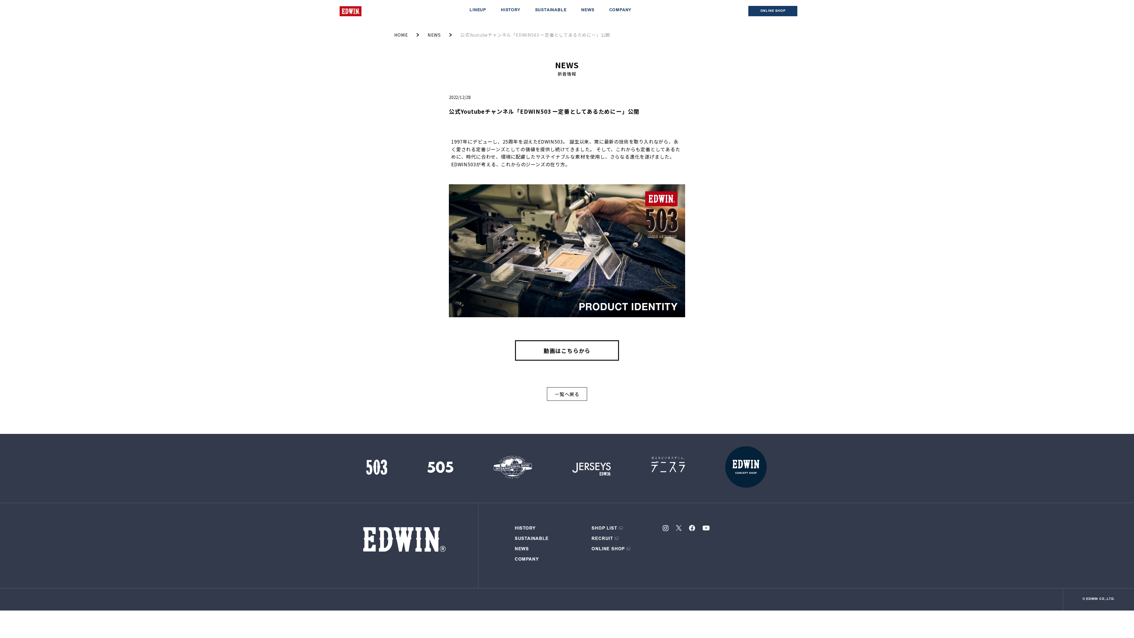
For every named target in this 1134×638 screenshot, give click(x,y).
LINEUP (478, 10)
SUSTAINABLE (551, 10)
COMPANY (620, 10)
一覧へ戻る (567, 394)
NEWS (587, 10)
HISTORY (510, 10)
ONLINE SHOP (608, 549)
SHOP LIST (604, 528)
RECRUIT (602, 539)
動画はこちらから (567, 350)
